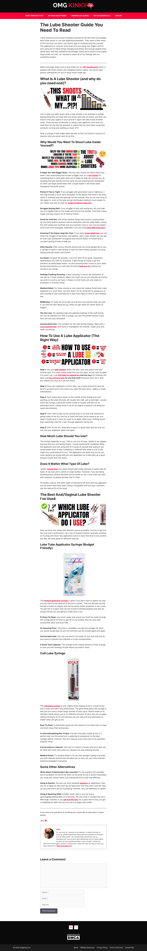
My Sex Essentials (102, 16)
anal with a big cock (96, 228)
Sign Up (118, 16)
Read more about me (64, 846)
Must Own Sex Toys (34, 16)
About (76, 948)
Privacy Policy (102, 948)
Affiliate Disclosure (87, 948)
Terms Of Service (116, 948)
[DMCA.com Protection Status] (73, 937)
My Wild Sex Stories (57, 16)
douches (84, 783)
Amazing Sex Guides (80, 16)
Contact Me (129, 948)
